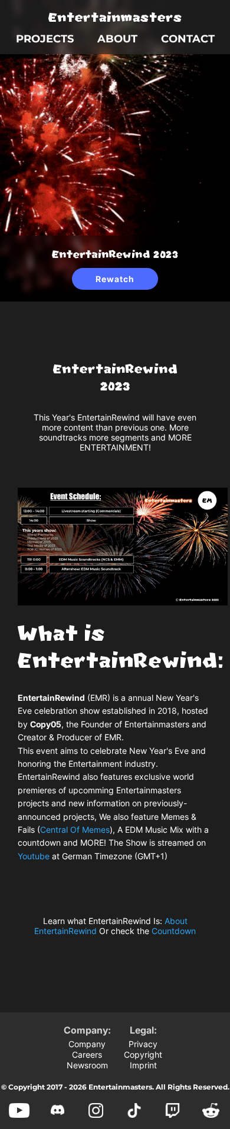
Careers (87, 1054)
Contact (188, 38)
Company (87, 1044)
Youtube (34, 856)
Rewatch (115, 279)
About (117, 38)
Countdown (174, 931)
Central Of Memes (75, 830)
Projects (45, 38)
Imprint (143, 1065)
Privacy (143, 1044)
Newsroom (87, 1065)
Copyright (143, 1054)
